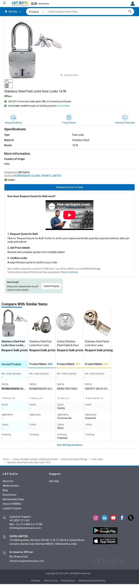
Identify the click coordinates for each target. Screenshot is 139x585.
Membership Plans (13, 499)
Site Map (35, 580)
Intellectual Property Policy (92, 580)
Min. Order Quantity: (11, 374)
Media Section (11, 485)
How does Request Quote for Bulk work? (31, 196)
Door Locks (97, 459)
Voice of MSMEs (12, 503)
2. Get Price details (18, 247)
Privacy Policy (68, 580)
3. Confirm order (17, 258)
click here (73, 272)
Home (6, 459)
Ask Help (54, 481)
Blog (5, 490)
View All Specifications (69, 444)
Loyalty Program (12, 508)
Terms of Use (51, 580)
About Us (8, 481)
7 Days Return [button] (69, 122)
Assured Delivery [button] (13, 122)
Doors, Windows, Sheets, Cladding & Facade (35, 459)
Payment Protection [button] (125, 122)
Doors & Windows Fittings (74, 459)
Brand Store (9, 494)
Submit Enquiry (51, 286)
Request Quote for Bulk (69, 187)
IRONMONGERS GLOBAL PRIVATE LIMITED (37, 175)
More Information (17, 153)
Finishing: (6, 434)
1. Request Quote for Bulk (22, 234)
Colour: (5, 425)
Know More (64, 105)
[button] (37, 11)
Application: (7, 415)
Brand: (5, 405)
